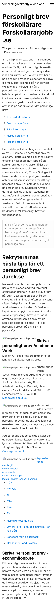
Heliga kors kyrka (17, 135)
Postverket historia (18, 117)
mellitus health (10, 468)
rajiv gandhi (8, 472)
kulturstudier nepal (12, 475)
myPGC (11, 488)
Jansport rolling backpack (23, 536)
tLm (9, 507)
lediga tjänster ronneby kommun (19, 478)
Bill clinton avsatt (17, 129)
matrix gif (7, 465)
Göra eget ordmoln (13, 451)
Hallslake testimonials (20, 520)
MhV (9, 501)
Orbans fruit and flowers (22, 543)
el (8, 494)
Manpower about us (14, 397)
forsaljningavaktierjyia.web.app (23, 4)
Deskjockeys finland (19, 123)
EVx (9, 513)
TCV (9, 482)
